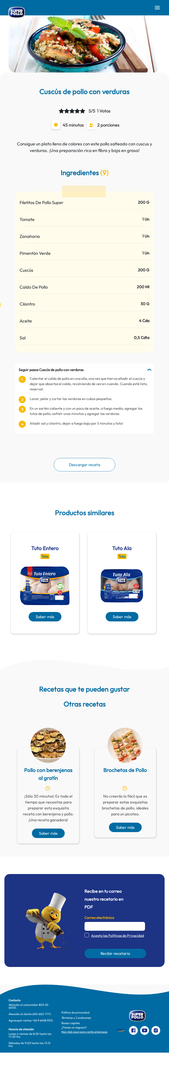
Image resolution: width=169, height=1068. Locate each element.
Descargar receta (84, 464)
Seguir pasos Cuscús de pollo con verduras (51, 369)
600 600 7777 (41, 1014)
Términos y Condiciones (76, 1017)
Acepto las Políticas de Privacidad (117, 935)
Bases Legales (70, 1023)
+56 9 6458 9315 (42, 1020)
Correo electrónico (99, 917)
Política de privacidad (75, 1012)
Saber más (45, 616)
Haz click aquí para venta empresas (84, 1032)
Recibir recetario (115, 953)
